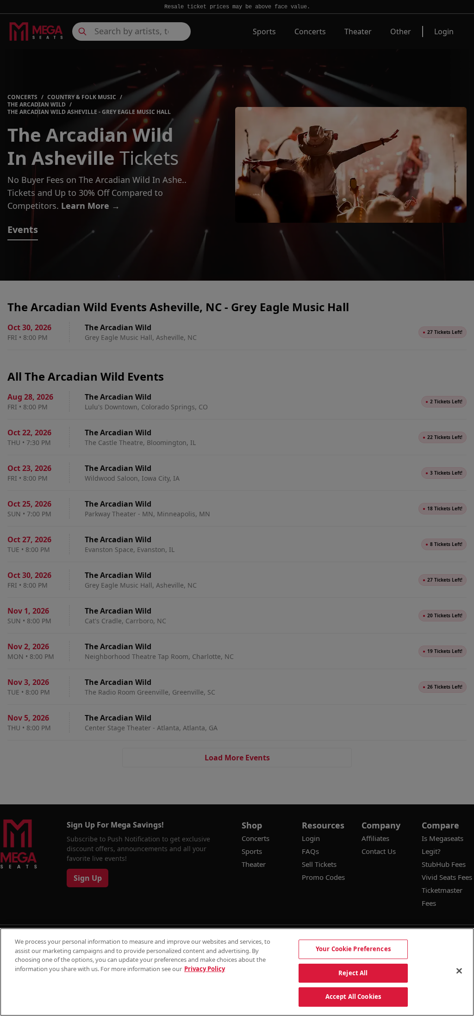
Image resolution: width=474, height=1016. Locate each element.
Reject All (353, 973)
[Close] (459, 971)
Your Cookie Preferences (353, 949)
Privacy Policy (204, 969)
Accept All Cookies (353, 996)
